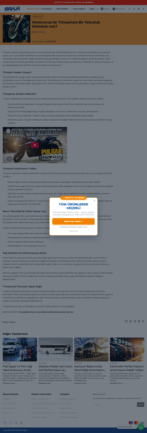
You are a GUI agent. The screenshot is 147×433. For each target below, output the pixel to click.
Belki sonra (73, 231)
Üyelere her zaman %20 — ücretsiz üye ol (73, 227)
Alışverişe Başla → (73, 221)
